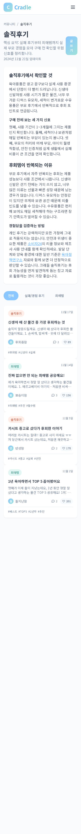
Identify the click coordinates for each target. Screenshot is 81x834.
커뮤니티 (9, 24)
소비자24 (35, 243)
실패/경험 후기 (34, 295)
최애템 (59, 295)
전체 (11, 295)
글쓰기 (71, 46)
